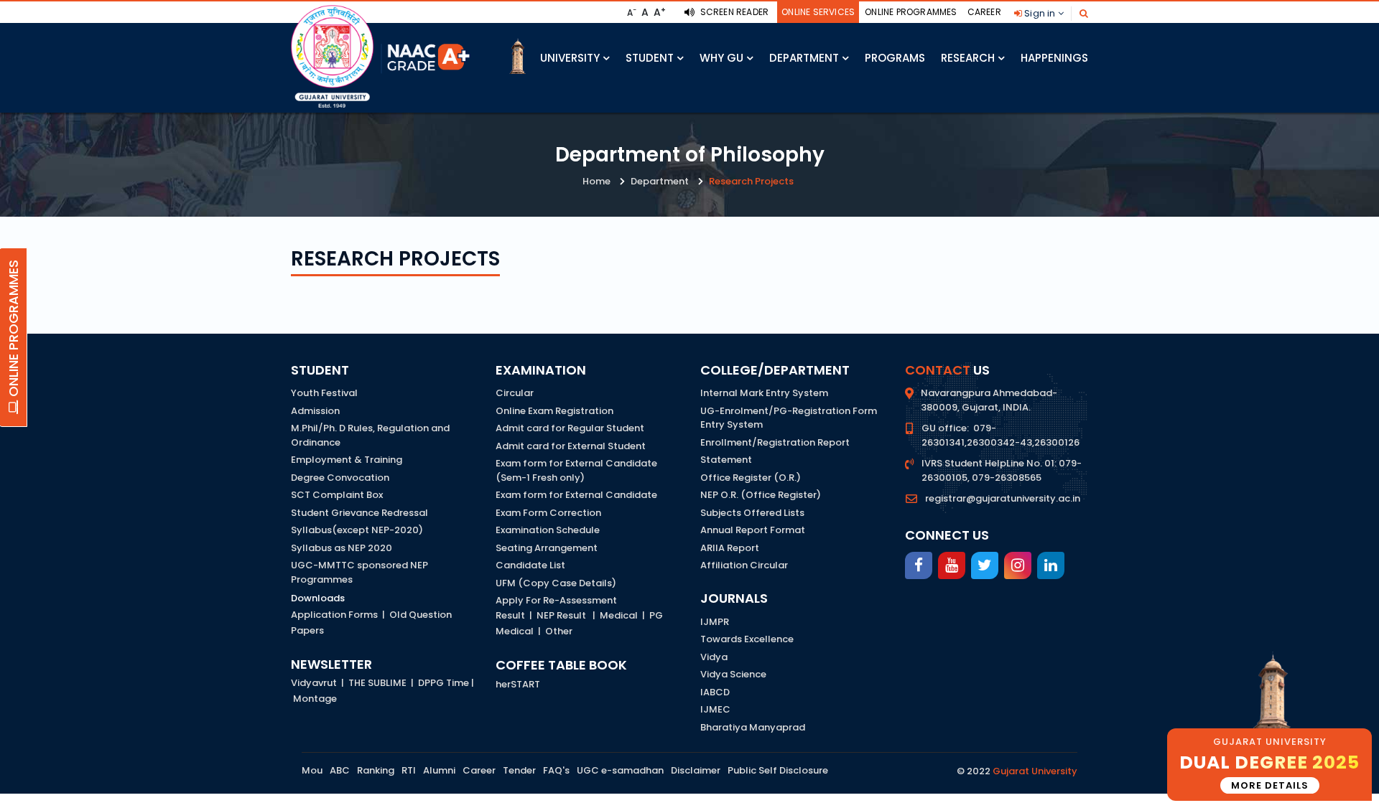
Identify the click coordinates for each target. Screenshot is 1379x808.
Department (804, 57)
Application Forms (334, 614)
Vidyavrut (314, 683)
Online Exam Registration (554, 411)
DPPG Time (443, 683)
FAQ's (556, 770)
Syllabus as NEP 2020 (341, 548)
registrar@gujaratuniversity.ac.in (1002, 498)
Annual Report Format (752, 530)
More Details (1270, 785)
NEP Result (561, 615)
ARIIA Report (729, 548)
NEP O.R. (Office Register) (760, 495)
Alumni (439, 770)
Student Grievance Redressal (359, 513)
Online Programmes (911, 12)
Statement (726, 459)
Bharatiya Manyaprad (752, 727)
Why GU (721, 57)
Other (558, 631)
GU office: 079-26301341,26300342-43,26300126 (1000, 435)
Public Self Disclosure (778, 770)
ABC (340, 770)
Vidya (714, 657)
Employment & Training (346, 459)
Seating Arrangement (547, 548)
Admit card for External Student (571, 446)
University (570, 57)
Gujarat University (1035, 771)
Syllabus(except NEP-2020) (357, 530)
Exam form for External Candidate (576, 495)
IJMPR (714, 622)
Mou (312, 770)
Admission (315, 411)
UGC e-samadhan (620, 770)
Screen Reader (733, 12)
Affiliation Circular (744, 565)
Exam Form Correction (548, 513)
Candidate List (530, 565)
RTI (408, 770)
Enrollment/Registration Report (775, 442)
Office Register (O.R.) (750, 477)
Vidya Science (733, 674)
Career (984, 12)
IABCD (715, 692)
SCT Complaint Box (337, 495)
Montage (315, 698)
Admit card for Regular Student (570, 428)
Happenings (1054, 57)
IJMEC (715, 709)
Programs (895, 57)
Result (510, 615)
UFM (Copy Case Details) (556, 583)
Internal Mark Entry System (764, 393)
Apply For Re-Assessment (556, 600)
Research (968, 57)
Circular (515, 393)
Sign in (1040, 13)
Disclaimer (695, 770)
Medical (619, 615)
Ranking (375, 770)
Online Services (818, 12)
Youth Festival (324, 393)
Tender (519, 770)
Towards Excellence (747, 639)
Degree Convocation (340, 477)
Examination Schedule (548, 530)
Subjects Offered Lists (752, 513)
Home (596, 181)
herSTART (518, 684)
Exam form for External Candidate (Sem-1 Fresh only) (576, 470)
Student (650, 57)
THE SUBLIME (377, 683)
